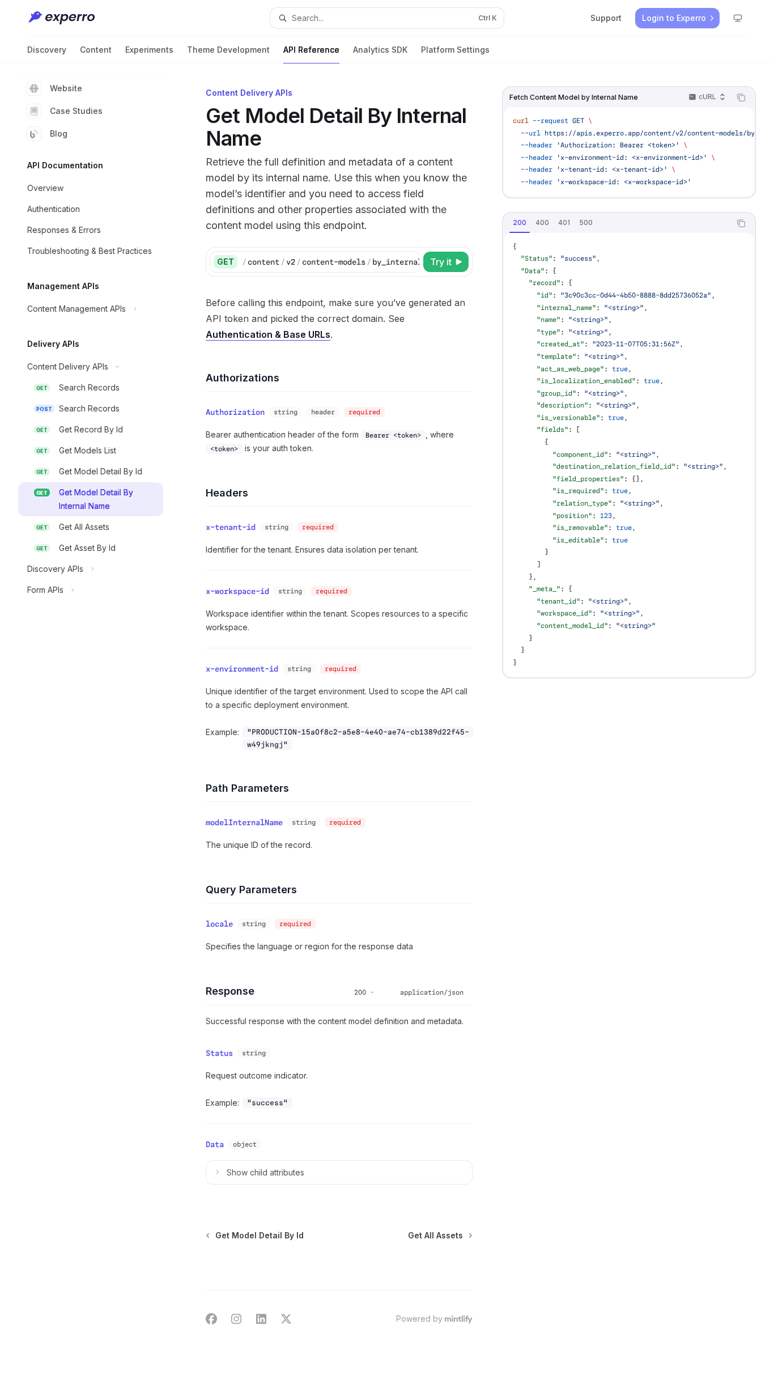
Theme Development (228, 49)
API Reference (311, 49)
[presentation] (629, 152)
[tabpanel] (629, 455)
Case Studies (76, 111)
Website (66, 88)
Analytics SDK (380, 49)
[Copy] (409, 261)
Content (96, 49)
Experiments (149, 49)
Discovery (46, 49)
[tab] (519, 223)
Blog (58, 133)
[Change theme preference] (738, 18)
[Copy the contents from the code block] (741, 97)
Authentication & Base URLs (268, 334)
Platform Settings (455, 49)
